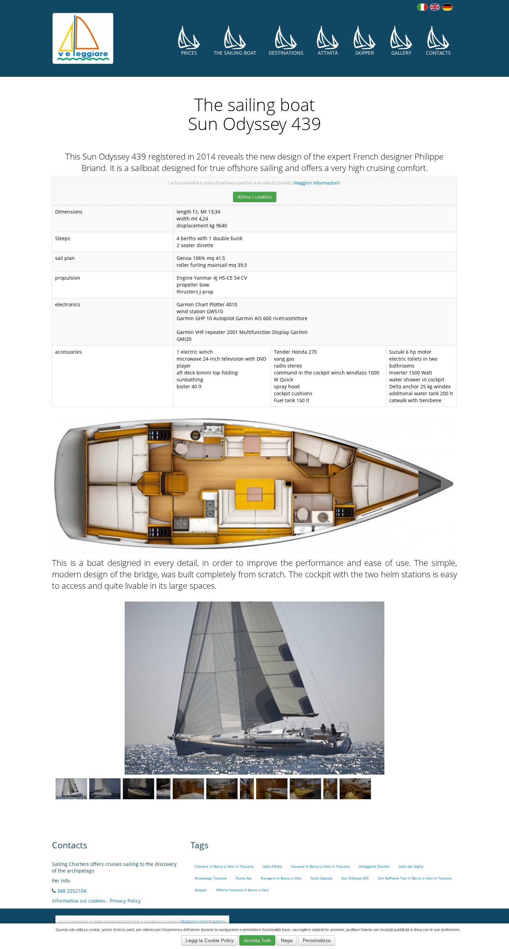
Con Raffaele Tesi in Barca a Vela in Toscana (415, 878)
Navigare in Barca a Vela (281, 878)
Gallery (401, 52)
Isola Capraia (321, 878)
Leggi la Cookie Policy (210, 940)
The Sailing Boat (235, 52)
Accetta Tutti (257, 940)
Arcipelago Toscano (211, 878)
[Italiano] (422, 7)
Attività (328, 52)
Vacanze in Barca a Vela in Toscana (320, 866)
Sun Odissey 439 (355, 878)
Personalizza (317, 940)
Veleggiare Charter (374, 866)
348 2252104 (71, 890)
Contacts (438, 52)
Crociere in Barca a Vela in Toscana (224, 866)
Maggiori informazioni (316, 183)
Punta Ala (244, 878)
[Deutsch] (447, 7)
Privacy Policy (125, 900)
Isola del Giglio (411, 866)
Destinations (286, 52)
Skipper (364, 52)
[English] (435, 7)
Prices (189, 52)
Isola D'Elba (272, 866)
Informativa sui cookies (78, 900)
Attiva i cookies (255, 196)
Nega (287, 940)
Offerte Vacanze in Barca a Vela (242, 890)
